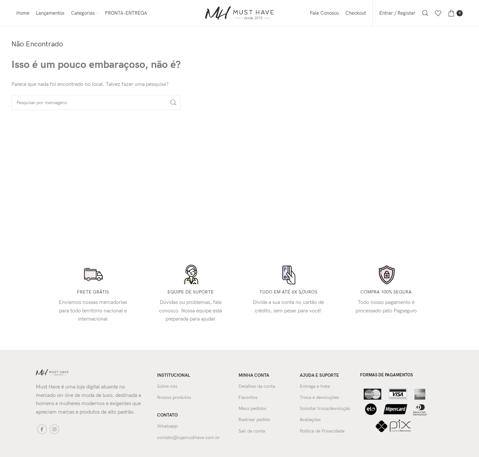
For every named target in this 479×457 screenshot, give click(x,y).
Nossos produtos (174, 397)
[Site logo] (239, 13)
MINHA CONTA (254, 375)
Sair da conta (252, 431)
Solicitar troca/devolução (325, 408)
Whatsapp (167, 426)
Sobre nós (167, 386)
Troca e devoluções (319, 397)
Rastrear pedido (254, 419)
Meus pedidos (252, 408)
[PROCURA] (173, 102)
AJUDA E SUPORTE (319, 375)
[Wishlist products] (438, 13)
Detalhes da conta (257, 386)
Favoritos (248, 397)
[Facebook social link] (42, 429)
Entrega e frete (315, 386)
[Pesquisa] (425, 13)
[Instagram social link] (54, 429)
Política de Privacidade (322, 431)
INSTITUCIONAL (173, 375)
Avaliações (310, 419)
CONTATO (167, 415)
